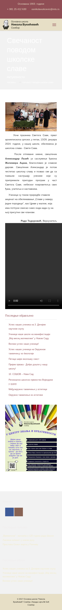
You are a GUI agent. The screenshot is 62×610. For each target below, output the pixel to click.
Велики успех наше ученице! (24, 344)
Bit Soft (46, 602)
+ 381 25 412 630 (16, 9)
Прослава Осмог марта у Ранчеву (20, 544)
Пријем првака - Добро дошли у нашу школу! (28, 366)
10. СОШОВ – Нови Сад (21, 374)
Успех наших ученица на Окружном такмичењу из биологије (27, 351)
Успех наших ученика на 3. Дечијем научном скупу (27, 326)
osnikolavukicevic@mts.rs (45, 9)
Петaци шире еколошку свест (24, 359)
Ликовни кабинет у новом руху (18, 540)
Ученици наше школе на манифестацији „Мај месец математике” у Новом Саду (29, 336)
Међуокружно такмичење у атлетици (28, 389)
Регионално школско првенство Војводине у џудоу (31, 382)
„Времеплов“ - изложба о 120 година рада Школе (28, 536)
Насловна (11, 82)
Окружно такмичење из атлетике (26, 395)
